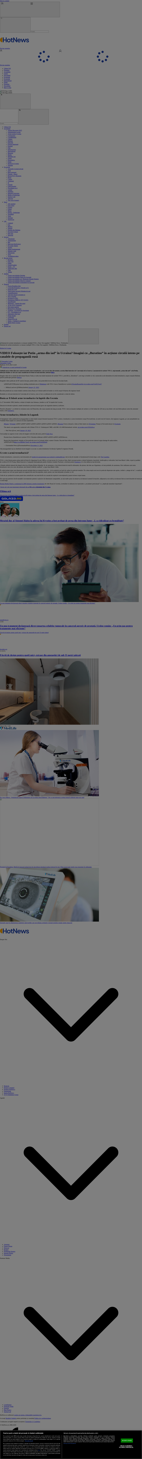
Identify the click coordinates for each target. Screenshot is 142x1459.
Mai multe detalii (29, 1440)
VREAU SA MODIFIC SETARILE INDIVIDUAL (126, 1446)
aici (39, 1450)
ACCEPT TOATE (127, 1440)
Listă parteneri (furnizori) (69, 1443)
